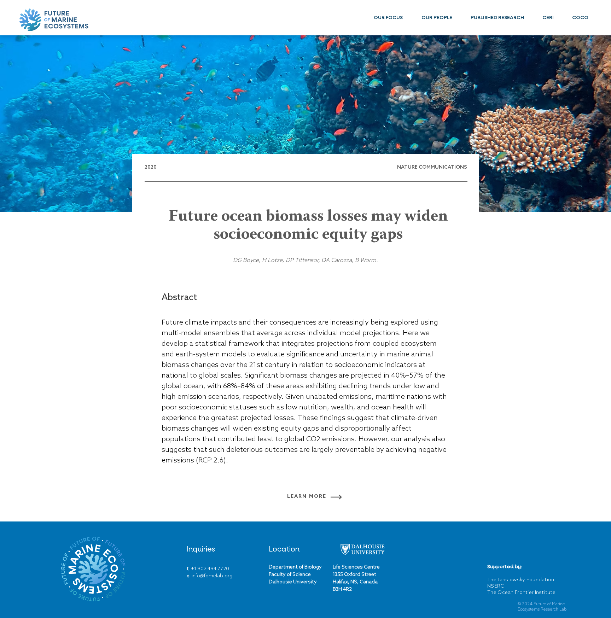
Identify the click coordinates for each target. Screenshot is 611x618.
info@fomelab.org (212, 576)
